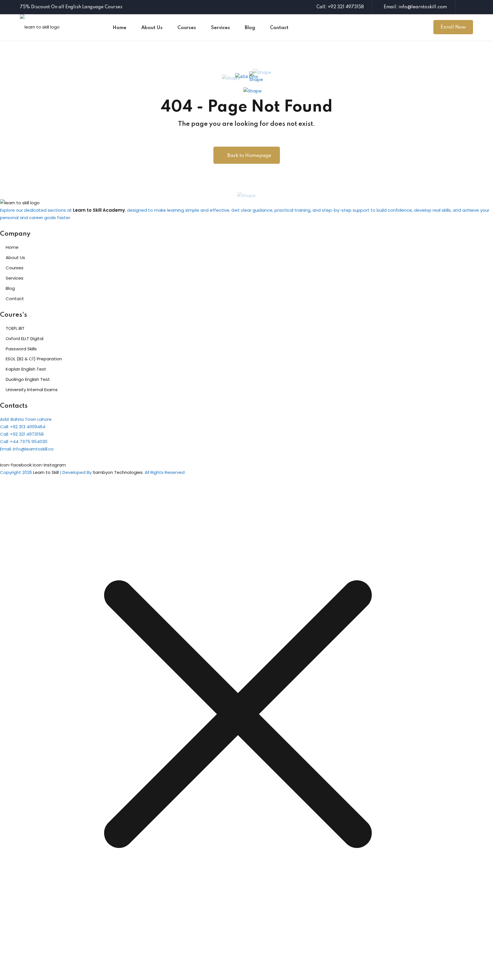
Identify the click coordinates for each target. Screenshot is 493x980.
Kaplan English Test (26, 369)
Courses (186, 27)
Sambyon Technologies (118, 472)
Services (220, 27)
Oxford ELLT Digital (24, 339)
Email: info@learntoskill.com (415, 7)
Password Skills (21, 349)
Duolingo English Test (28, 379)
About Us (152, 27)
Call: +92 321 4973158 (340, 7)
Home (119, 27)
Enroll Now (453, 27)
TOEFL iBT (15, 328)
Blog (250, 27)
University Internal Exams (32, 390)
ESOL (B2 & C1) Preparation (34, 359)
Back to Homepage (249, 155)
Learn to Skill (46, 472)
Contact (279, 27)
